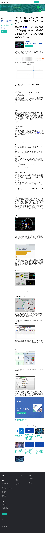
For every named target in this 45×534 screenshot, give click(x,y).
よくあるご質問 (4, 504)
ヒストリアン (25, 27)
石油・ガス (31, 478)
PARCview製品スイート (19, 191)
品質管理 (17, 480)
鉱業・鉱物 (31, 481)
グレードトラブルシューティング (7, 488)
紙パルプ (30, 482)
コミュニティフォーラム (5, 508)
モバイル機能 (4, 491)
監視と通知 (3, 492)
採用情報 (3, 509)
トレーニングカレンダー (5, 507)
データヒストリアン (5, 478)
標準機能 (2, 23)
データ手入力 (18, 483)
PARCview (38, 132)
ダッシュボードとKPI (5, 483)
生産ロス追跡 (4, 496)
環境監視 (3, 486)
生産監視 (17, 479)
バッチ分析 (3, 482)
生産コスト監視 (4, 495)
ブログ (3, 503)
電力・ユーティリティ (32, 479)
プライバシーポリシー (5, 511)
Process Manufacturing (19, 420)
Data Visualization (18, 419)
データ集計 (3, 484)
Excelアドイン (4, 487)
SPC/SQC (3, 499)
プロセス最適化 (18, 478)
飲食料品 (30, 483)
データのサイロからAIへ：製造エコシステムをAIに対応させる (39, 436)
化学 (30, 477)
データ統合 (17, 476)
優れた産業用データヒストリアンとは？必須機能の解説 (19, 463)
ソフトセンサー (4, 497)
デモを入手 (4, 31)
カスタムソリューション (19, 484)
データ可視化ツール (5, 476)
